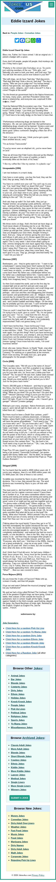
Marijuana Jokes (19, 841)
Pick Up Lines (18, 709)
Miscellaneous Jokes (22, 727)
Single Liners (18, 782)
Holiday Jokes (18, 698)
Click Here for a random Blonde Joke (25, 643)
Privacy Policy (38, 875)
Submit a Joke (19, 798)
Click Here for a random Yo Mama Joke (26, 632)
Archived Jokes (33, 738)
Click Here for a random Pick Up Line (25, 628)
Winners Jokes (18, 789)
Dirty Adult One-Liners (22, 823)
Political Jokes (18, 712)
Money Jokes (18, 816)
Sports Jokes (18, 720)
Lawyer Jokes (18, 775)
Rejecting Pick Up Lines (23, 860)
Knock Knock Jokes (21, 701)
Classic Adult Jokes (21, 745)
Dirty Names (17, 845)
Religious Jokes (19, 716)
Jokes (38, 668)
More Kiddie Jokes (20, 771)
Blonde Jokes (18, 683)
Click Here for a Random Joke (21, 653)
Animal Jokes (18, 675)
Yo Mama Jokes (19, 723)
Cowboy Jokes (18, 760)
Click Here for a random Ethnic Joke (24, 639)
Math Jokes (17, 853)
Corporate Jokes (19, 856)
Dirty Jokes (17, 690)
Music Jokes (17, 834)
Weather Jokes (18, 827)
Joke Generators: (10, 623)
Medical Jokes (18, 778)
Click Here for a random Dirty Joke (24, 635)
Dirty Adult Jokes (20, 849)
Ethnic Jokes (17, 694)
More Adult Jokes (20, 749)
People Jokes (17, 33)
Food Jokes (17, 838)
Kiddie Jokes (17, 767)
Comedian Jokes (32, 33)
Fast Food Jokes (19, 830)
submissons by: (28, 614)
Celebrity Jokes (19, 687)
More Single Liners (21, 786)
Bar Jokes (16, 679)
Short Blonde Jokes (21, 756)
